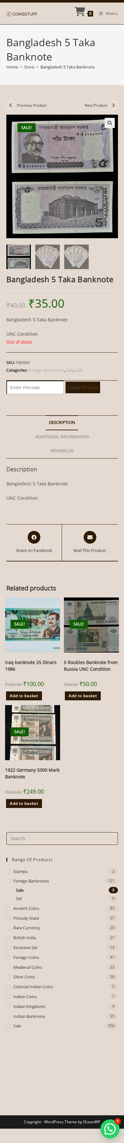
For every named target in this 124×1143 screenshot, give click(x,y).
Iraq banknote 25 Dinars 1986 (31, 665)
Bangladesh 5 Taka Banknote (67, 67)
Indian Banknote (29, 1016)
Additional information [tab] (62, 436)
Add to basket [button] (24, 695)
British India (24, 937)
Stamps (20, 871)
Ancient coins (26, 908)
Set (19, 898)
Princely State (26, 918)
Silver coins (24, 977)
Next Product (96, 105)
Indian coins (25, 996)
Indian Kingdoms (29, 1006)
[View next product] (113, 105)
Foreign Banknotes (46, 370)
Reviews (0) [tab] (62, 451)
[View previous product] (10, 105)
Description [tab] (62, 422)
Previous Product (32, 105)
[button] (110, 123)
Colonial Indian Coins (33, 986)
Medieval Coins (27, 967)
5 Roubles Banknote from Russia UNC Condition (91, 665)
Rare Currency (26, 928)
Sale (69, 370)
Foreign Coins (26, 957)
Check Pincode (82, 387)
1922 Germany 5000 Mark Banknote (32, 773)
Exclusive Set (25, 947)
